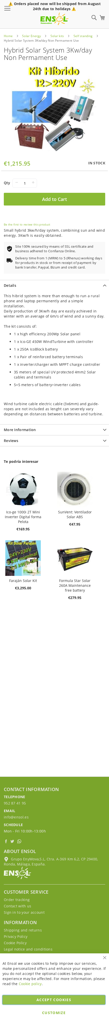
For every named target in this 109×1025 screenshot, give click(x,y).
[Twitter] (13, 841)
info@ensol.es (16, 817)
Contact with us (17, 906)
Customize (54, 1012)
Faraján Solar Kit (23, 580)
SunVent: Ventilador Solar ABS (75, 514)
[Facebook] (6, 841)
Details (10, 285)
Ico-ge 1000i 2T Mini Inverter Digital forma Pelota (23, 517)
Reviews (11, 440)
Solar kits (57, 36)
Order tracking (17, 899)
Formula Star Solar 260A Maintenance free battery (75, 585)
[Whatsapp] (19, 841)
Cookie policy (30, 983)
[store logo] (54, 18)
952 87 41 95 (15, 803)
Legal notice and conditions (28, 949)
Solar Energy (31, 36)
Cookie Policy (15, 942)
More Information (20, 429)
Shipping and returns (23, 930)
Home (8, 36)
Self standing (83, 36)
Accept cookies (54, 999)
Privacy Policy (15, 936)
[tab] (54, 285)
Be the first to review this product (27, 224)
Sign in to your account (24, 912)
